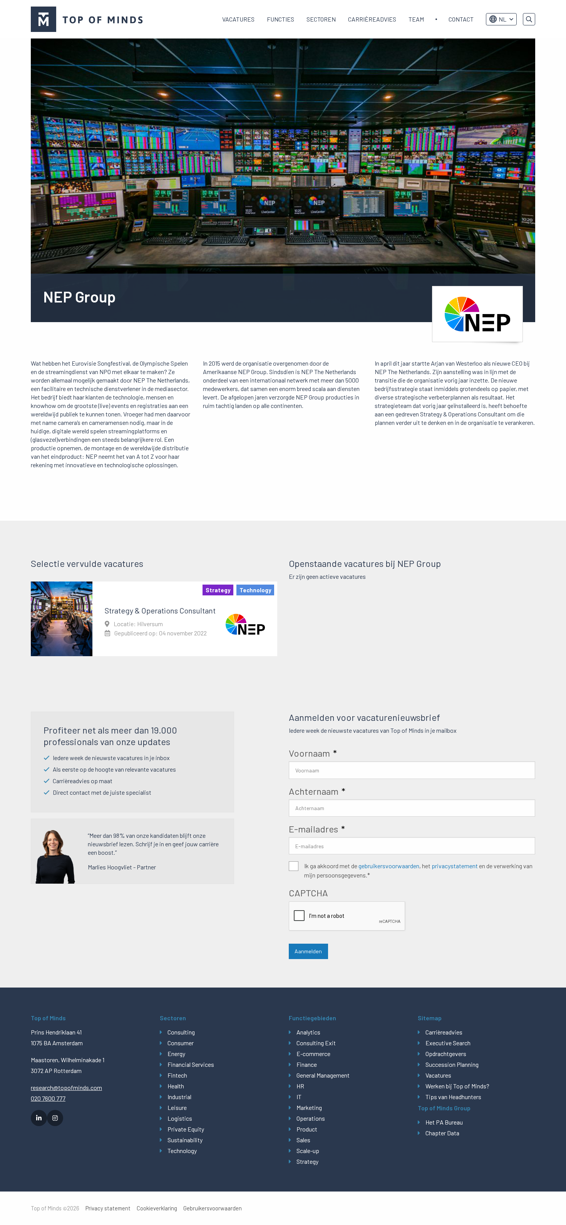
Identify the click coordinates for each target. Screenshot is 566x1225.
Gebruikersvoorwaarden (212, 1208)
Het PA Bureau (444, 1122)
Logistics (179, 1118)
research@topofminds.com (66, 1087)
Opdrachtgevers (445, 1053)
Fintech (177, 1075)
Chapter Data (442, 1132)
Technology (182, 1150)
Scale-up (307, 1150)
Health (175, 1086)
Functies (280, 19)
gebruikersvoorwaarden (388, 865)
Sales (303, 1139)
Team (416, 19)
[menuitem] (238, 19)
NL (502, 19)
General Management (323, 1075)
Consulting (181, 1032)
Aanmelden (308, 951)
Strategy (307, 1161)
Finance (306, 1064)
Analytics (308, 1032)
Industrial (179, 1096)
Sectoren (321, 19)
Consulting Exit (316, 1042)
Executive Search (448, 1042)
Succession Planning (452, 1064)
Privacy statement (108, 1208)
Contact (461, 19)
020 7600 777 (48, 1098)
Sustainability (185, 1139)
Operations (310, 1118)
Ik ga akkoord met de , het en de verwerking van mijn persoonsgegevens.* (418, 870)
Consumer (180, 1042)
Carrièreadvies (372, 19)
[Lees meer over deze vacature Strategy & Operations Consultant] (154, 619)
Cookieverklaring (157, 1208)
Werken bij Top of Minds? (457, 1086)
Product (306, 1129)
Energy (176, 1053)
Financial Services (190, 1064)
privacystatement (455, 865)
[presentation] (347, 916)
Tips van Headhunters (453, 1096)
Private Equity (185, 1129)
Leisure (177, 1107)
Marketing (309, 1107)
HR (300, 1086)
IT (298, 1096)
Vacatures (238, 19)
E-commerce (313, 1053)
